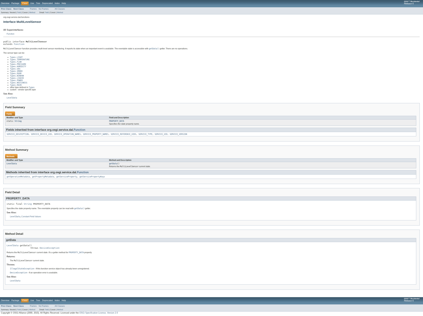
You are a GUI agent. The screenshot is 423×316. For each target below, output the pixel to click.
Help (64, 3)
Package (15, 3)
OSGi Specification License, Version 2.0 (98, 313)
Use (32, 3)
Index (57, 3)
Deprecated (47, 3)
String (18, 121)
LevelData (11, 163)
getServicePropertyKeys (92, 177)
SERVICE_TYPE (145, 134)
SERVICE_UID (161, 134)
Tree (38, 3)
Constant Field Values (31, 216)
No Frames (44, 9)
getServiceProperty (66, 177)
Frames (33, 9)
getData (113, 163)
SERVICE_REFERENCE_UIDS (123, 134)
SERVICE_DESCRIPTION (18, 134)
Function (10, 34)
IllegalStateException (22, 269)
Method (32, 12)
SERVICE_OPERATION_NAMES (67, 134)
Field (19, 12)
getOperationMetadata (18, 177)
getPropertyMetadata (43, 177)
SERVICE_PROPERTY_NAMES (95, 134)
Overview (5, 3)
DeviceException (49, 248)
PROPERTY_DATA (116, 121)
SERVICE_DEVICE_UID (41, 134)
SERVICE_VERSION (178, 134)
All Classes (60, 9)
